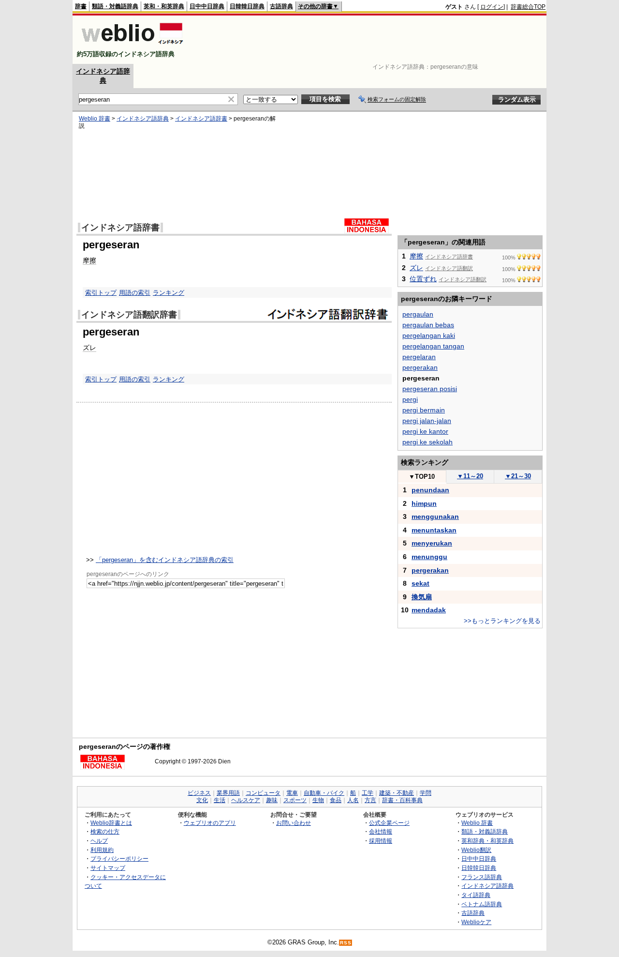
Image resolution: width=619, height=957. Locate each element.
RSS (346, 942)
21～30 (518, 476)
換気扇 (422, 597)
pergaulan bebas (428, 325)
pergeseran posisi (429, 389)
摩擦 (89, 260)
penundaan (430, 490)
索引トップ (101, 292)
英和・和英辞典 (164, 6)
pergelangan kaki (428, 335)
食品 (335, 800)
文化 (202, 800)
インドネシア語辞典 (143, 119)
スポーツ (295, 800)
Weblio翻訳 (476, 850)
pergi (410, 399)
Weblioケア (476, 922)
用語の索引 (134, 292)
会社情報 (380, 831)
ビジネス (199, 793)
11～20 (470, 476)
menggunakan (435, 516)
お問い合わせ (293, 823)
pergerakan (420, 367)
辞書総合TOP (528, 6)
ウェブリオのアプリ (210, 823)
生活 (219, 800)
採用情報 (380, 840)
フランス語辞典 (481, 877)
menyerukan (432, 543)
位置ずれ (423, 279)
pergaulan (417, 314)
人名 (353, 800)
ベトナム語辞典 (481, 904)
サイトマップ (107, 868)
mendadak (429, 610)
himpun (424, 503)
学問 (425, 793)
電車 (292, 793)
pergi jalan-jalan (426, 421)
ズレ (89, 347)
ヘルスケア (245, 800)
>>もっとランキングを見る (502, 620)
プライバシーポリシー (119, 858)
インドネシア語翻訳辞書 (129, 314)
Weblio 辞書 (94, 119)
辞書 (81, 6)
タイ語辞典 (475, 895)
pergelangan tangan (433, 346)
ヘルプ (99, 840)
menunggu (429, 557)
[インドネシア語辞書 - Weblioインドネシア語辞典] (131, 45)
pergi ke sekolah (427, 442)
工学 (367, 793)
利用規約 (102, 850)
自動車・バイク (324, 793)
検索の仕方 (104, 831)
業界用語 (228, 793)
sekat (420, 583)
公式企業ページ (389, 823)
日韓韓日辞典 (247, 6)
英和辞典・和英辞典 (487, 840)
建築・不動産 (396, 793)
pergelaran (419, 357)
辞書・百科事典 (402, 800)
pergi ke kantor (425, 431)
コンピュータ (263, 793)
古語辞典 (281, 6)
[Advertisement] (369, 39)
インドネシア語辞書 (201, 119)
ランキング (168, 292)
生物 (318, 800)
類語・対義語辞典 (115, 6)
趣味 (272, 800)
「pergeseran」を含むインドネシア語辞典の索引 (165, 559)
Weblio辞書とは (111, 823)
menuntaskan (434, 530)
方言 (370, 800)
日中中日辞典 (207, 6)
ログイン (491, 6)
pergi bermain (423, 410)
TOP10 (422, 476)
